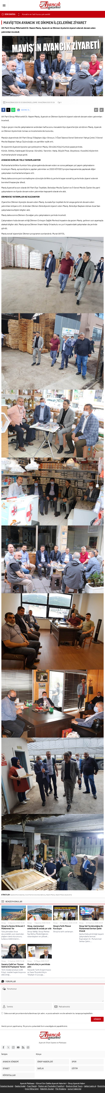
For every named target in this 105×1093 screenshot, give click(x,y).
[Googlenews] (28, 1047)
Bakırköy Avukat (47, 1089)
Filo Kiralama (60, 1089)
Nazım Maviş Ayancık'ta (64, 895)
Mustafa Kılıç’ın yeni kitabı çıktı (38, 965)
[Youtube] (18, 1047)
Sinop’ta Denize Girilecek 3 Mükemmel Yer (13, 927)
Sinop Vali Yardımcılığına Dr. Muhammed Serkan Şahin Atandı (91, 928)
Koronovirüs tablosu (38, 895)
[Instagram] (13, 1047)
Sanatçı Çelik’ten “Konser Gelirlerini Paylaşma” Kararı (13, 965)
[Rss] (23, 1047)
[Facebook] (3, 1047)
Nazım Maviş (50, 895)
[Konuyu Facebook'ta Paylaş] (3, 110)
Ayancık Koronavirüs (17, 895)
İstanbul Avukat (6, 1086)
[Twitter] (8, 1047)
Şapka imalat (20, 1086)
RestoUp (101, 1086)
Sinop (3, 923)
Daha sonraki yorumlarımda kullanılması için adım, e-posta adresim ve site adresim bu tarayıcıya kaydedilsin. (48, 1013)
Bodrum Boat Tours (74, 1086)
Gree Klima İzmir (32, 1089)
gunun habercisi (74, 1089)
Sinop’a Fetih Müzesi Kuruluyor (62, 927)
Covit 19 (28, 895)
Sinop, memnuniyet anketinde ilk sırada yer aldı (39, 927)
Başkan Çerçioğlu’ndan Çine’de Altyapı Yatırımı (41, 14)
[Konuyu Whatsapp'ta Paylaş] (13, 110)
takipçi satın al (90, 1086)
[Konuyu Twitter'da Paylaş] (8, 110)
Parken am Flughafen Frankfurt (51, 1086)
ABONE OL (25, 110)
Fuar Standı (32, 1086)
